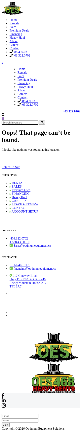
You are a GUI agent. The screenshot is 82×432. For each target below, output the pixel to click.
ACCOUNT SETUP (25, 211)
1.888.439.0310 (19, 242)
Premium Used (21, 190)
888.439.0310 (21, 52)
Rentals (14, 23)
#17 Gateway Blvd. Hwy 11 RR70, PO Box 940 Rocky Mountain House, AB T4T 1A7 (28, 281)
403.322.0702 (21, 55)
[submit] (42, 123)
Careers (14, 44)
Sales (13, 27)
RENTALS (19, 183)
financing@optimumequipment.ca (35, 268)
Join (5, 424)
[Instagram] (4, 406)
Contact (14, 48)
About (14, 41)
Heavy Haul (17, 37)
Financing (16, 34)
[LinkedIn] (4, 401)
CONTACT (19, 208)
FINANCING (21, 193)
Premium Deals (19, 30)
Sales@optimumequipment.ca (32, 245)
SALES (17, 186)
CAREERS (19, 200)
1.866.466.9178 (20, 265)
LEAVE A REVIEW (25, 204)
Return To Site (11, 167)
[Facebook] (3, 396)
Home (13, 19)
